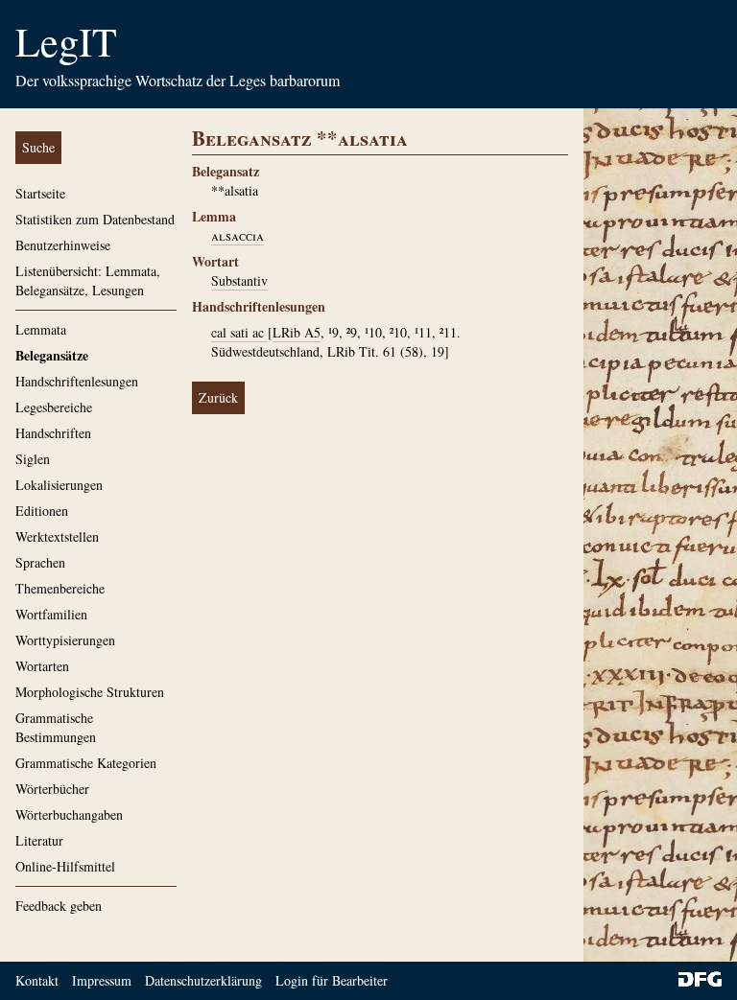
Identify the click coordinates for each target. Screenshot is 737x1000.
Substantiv (239, 280)
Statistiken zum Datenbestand (95, 219)
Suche (38, 147)
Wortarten (42, 666)
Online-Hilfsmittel (65, 866)
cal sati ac (239, 332)
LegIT (66, 41)
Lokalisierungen (59, 485)
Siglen (32, 459)
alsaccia (237, 235)
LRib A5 (297, 332)
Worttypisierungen (65, 640)
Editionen (41, 510)
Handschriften (53, 433)
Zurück (218, 397)
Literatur (39, 840)
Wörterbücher (52, 788)
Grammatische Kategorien (85, 763)
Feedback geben (58, 905)
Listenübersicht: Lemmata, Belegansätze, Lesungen (87, 280)
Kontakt (37, 980)
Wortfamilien (51, 614)
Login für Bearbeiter (331, 980)
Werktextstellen (57, 536)
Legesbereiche (53, 407)
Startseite (40, 193)
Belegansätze (51, 355)
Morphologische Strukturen (89, 692)
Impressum (101, 980)
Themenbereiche (60, 588)
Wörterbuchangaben (69, 814)
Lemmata (40, 329)
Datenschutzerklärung (203, 980)
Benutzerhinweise (62, 245)
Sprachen (40, 562)
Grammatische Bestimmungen (55, 727)
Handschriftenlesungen (76, 381)
